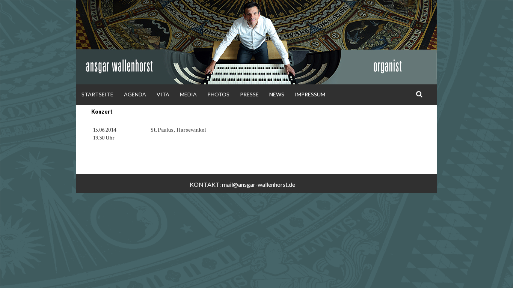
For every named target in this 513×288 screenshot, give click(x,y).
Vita (163, 94)
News (276, 94)
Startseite (97, 94)
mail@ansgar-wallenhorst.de (258, 184)
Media (188, 94)
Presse (249, 94)
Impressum (310, 94)
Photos (218, 94)
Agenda (135, 94)
